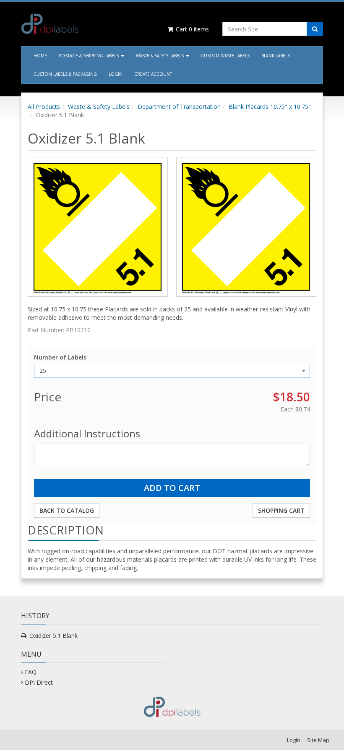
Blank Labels (275, 56)
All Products (44, 106)
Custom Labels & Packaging (65, 74)
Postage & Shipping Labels (89, 56)
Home (40, 56)
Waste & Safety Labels (160, 56)
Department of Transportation (179, 106)
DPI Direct (39, 682)
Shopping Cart (281, 510)
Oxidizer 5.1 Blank (53, 636)
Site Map (318, 740)
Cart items (191, 29)
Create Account (153, 74)
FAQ (30, 672)
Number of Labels (60, 357)
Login (115, 74)
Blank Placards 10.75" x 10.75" (270, 106)
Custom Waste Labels (225, 56)
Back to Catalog (66, 510)
